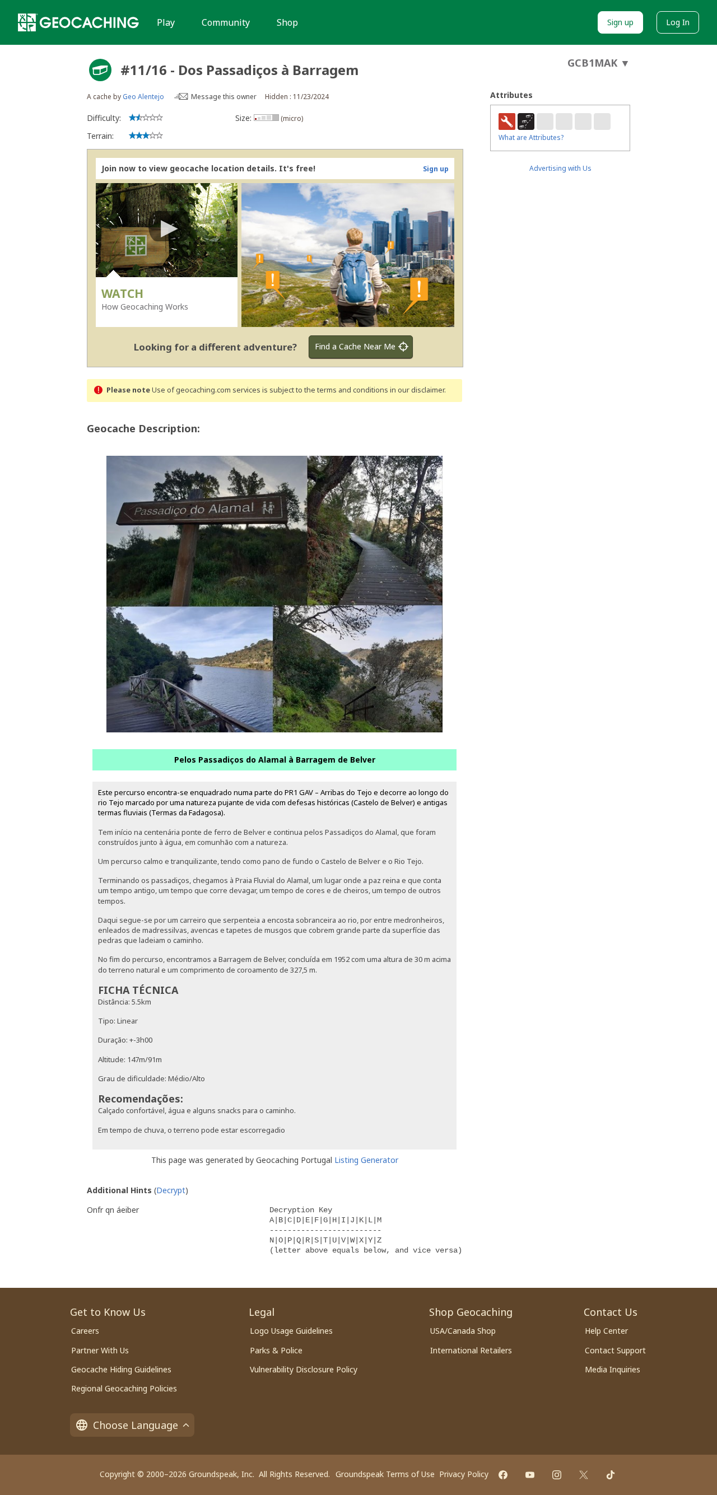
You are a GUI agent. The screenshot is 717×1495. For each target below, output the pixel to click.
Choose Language (135, 1425)
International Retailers (471, 1350)
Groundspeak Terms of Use (385, 1474)
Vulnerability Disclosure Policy (303, 1369)
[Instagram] (557, 1474)
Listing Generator (366, 1160)
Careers (85, 1330)
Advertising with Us (560, 168)
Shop (287, 22)
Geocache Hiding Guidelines (121, 1369)
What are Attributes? (531, 137)
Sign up (620, 22)
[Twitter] (583, 1474)
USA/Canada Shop (463, 1330)
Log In (678, 22)
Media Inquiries (612, 1369)
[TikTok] (610, 1474)
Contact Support (615, 1350)
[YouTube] (530, 1474)
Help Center (606, 1330)
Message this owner (224, 96)
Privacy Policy (463, 1474)
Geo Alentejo (143, 96)
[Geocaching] (78, 22)
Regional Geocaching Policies (124, 1388)
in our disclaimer (417, 390)
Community (226, 22)
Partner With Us (100, 1350)
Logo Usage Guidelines (291, 1330)
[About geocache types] (100, 70)
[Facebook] (503, 1474)
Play (166, 22)
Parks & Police (276, 1350)
